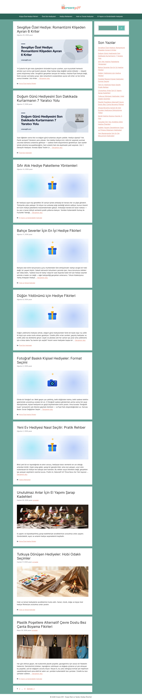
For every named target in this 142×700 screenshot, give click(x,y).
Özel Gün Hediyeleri (49, 16)
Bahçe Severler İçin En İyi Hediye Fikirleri (49, 231)
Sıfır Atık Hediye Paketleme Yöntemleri (47, 165)
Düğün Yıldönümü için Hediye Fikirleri (46, 296)
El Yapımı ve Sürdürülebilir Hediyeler (110, 16)
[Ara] (121, 28)
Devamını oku (44, 78)
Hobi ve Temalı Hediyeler (85, 16)
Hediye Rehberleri (66, 16)
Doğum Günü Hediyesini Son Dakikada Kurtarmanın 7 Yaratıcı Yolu (47, 98)
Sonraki (31, 689)
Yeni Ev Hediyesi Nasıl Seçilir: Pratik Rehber (51, 427)
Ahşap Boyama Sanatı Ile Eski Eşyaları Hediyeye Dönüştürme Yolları (110, 110)
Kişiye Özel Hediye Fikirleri (28, 16)
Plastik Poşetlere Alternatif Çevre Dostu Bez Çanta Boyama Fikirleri (51, 624)
